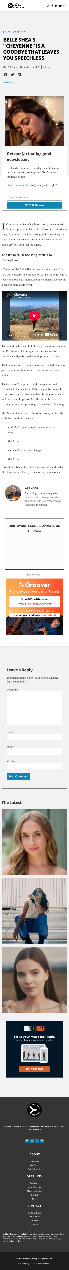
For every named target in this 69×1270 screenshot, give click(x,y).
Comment (12, 689)
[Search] (64, 6)
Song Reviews (19, 32)
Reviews (7, 32)
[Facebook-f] (52, 6)
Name (11, 732)
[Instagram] (48, 6)
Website (11, 761)
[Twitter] (56, 6)
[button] (36, 5)
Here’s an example (17, 185)
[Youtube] (60, 6)
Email (10, 746)
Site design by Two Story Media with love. (34, 1263)
